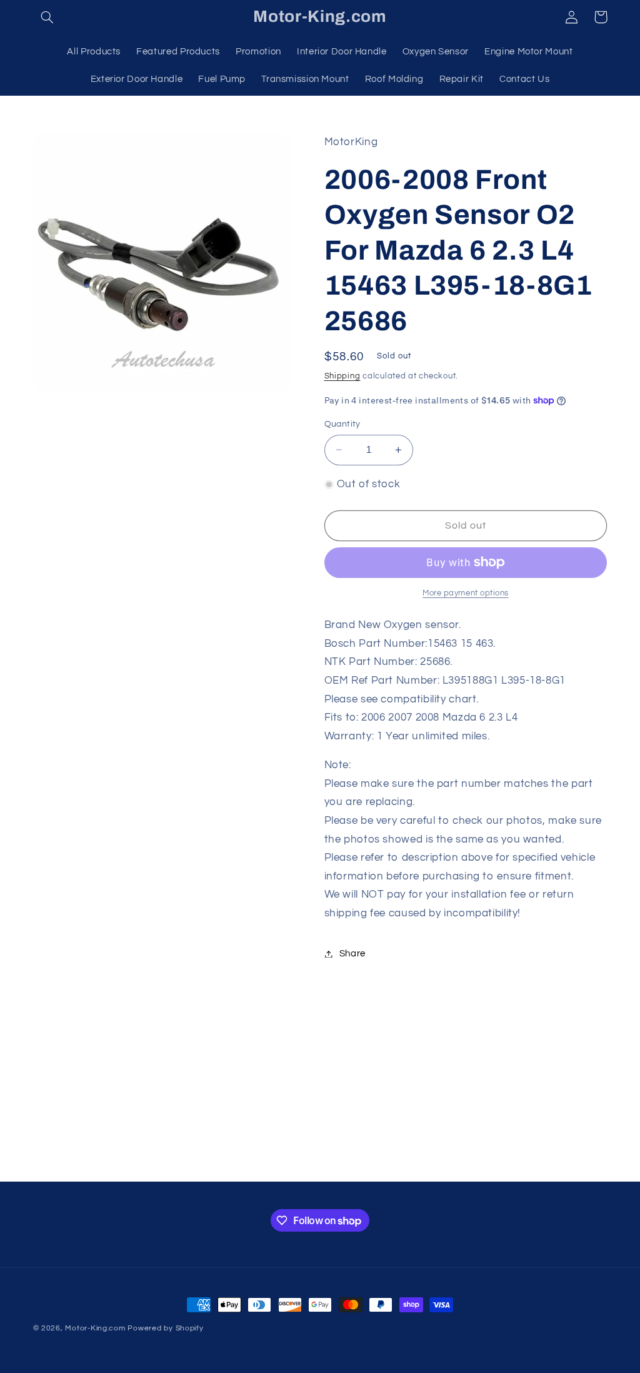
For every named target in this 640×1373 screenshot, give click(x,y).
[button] (47, 17)
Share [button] (352, 953)
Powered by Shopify (165, 1328)
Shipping (342, 376)
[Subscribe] (423, 1166)
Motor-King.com (95, 1328)
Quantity (342, 424)
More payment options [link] (465, 593)
